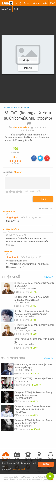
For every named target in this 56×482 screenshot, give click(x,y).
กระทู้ (18, 3)
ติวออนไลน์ (6, 9)
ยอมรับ (46, 464)
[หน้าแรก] (7, 3)
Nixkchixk (7, 251)
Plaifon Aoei (9, 211)
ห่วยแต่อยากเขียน (11, 229)
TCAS (52, 3)
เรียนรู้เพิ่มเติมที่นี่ (19, 470)
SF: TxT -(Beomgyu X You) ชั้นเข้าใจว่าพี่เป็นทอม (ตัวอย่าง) (28, 116)
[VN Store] (50, 476)
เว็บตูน (36, 3)
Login (43, 199)
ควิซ (45, 3)
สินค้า (16, 9)
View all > (48, 277)
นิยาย (26, 3)
